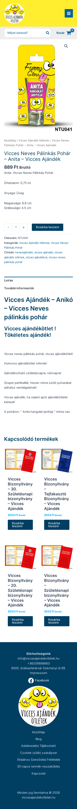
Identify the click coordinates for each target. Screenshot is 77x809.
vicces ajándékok (36, 257)
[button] (66, 46)
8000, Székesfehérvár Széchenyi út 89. (38, 668)
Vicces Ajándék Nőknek (34, 140)
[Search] (48, 33)
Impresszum (38, 673)
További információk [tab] (19, 288)
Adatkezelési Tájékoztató (38, 746)
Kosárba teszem (47, 227)
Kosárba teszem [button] (18, 524)
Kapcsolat (39, 773)
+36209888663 (38, 663)
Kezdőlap (10, 140)
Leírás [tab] (8, 280)
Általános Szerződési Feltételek (38, 760)
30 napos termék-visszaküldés (38, 766)
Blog (39, 739)
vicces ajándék (43, 252)
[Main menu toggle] (69, 13)
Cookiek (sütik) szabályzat (38, 753)
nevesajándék (24, 252)
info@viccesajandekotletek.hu (38, 658)
